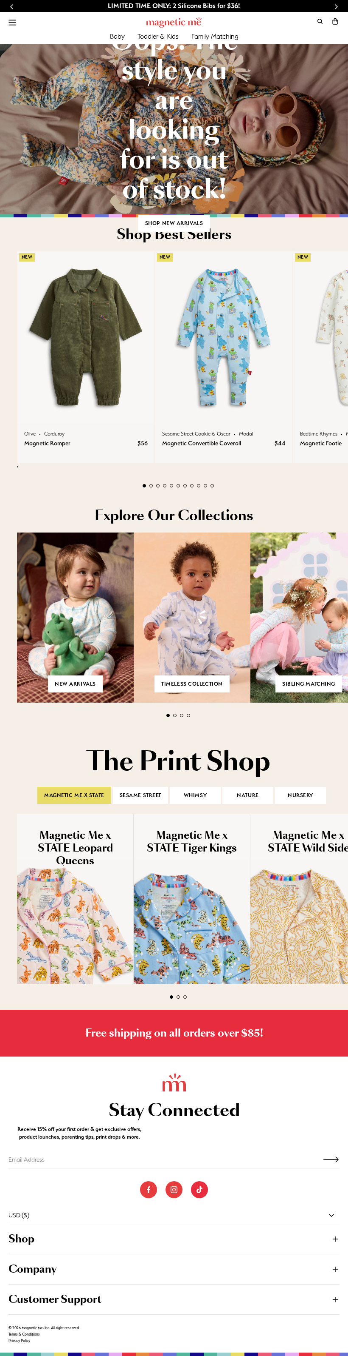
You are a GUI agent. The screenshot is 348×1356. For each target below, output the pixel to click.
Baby (117, 36)
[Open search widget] (320, 21)
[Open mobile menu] (12, 22)
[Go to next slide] (336, 6)
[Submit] (331, 1159)
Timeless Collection (192, 684)
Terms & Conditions (24, 1334)
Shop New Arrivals (174, 223)
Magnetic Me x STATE (74, 795)
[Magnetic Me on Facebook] (148, 1189)
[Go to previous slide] (11, 6)
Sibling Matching (308, 684)
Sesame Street (140, 795)
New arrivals (75, 684)
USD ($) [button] (18, 1215)
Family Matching (215, 36)
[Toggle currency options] (331, 1215)
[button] (335, 21)
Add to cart (86, 414)
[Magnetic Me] (174, 22)
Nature (247, 795)
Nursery (300, 795)
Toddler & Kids (158, 36)
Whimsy (195, 795)
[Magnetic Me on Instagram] (174, 1189)
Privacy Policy (19, 1341)
